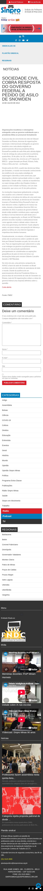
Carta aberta (6, 287)
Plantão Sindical (10, 53)
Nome (5, 349)
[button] (20, 36)
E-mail (5, 358)
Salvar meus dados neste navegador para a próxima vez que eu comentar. (21, 377)
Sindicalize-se (9, 46)
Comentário (7, 322)
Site (3, 366)
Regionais (6, 60)
